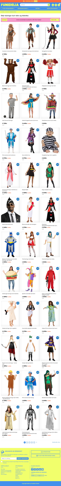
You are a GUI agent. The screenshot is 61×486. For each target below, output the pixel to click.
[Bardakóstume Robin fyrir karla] (50, 383)
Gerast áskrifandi (22, 458)
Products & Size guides (6, 470)
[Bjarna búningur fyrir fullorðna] (10, 71)
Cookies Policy (18, 474)
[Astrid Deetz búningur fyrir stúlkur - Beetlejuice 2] (50, 417)
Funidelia (2, 11)
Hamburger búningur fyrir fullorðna (10, 293)
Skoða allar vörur (56, 442)
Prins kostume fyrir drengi (28, 397)
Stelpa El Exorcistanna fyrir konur (49, 328)
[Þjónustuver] (56, 5)
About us (17, 478)
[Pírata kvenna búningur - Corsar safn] (10, 348)
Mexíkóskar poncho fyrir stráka (49, 120)
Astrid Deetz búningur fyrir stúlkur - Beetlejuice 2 (50, 433)
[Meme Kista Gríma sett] (10, 210)
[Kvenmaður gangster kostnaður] (30, 314)
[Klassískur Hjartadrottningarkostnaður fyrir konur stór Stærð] (50, 210)
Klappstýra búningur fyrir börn (49, 85)
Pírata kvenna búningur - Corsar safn (9, 363)
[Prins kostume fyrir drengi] (30, 383)
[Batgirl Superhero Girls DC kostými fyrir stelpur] (50, 348)
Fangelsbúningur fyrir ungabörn (49, 155)
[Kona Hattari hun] (30, 140)
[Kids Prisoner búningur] (10, 106)
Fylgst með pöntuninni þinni (46, 455)
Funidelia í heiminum (20, 469)
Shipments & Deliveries (6, 471)
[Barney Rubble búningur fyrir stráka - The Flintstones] (10, 383)
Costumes (7, 11)
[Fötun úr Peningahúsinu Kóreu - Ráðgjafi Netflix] (50, 279)
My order (3, 469)
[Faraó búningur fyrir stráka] (50, 244)
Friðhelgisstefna (19, 473)
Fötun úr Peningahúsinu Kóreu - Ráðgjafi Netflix (49, 294)
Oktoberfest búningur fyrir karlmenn (30, 51)
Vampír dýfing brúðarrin (27, 363)
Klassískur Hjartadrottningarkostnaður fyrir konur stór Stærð (49, 225)
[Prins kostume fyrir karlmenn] (10, 140)
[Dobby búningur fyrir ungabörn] (10, 314)
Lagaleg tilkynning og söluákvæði (20, 471)
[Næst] (37, 442)
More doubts (4, 474)
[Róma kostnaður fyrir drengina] (30, 210)
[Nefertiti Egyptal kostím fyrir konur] (30, 106)
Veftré (16, 475)
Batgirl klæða (25, 189)
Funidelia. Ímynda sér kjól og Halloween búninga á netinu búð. (10, 5)
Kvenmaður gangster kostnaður (29, 328)
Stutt (5, 19)
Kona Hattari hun (26, 155)
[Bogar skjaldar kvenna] (50, 175)
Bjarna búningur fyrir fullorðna (9, 85)
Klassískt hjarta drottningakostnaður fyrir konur (29, 86)
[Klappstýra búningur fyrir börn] (50, 71)
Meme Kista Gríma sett (7, 224)
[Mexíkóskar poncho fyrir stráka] (50, 106)
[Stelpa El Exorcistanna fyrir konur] (50, 314)
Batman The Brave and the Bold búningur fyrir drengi (9, 259)
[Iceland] (32, 469)
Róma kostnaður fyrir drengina (29, 224)
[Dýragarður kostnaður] (50, 36)
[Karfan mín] (59, 5)
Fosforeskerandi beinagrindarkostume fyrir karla (29, 433)
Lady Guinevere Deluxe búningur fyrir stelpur (9, 433)
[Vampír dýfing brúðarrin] (30, 348)
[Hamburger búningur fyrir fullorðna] (10, 279)
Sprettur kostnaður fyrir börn (28, 293)
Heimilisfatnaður (52, 8)
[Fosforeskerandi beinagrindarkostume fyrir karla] (30, 417)
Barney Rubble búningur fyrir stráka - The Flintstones (10, 398)
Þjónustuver (46, 451)
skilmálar (27, 461)
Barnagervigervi (23, 8)
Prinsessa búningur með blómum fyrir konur (9, 190)
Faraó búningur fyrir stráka (48, 259)
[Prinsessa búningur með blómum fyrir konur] (10, 175)
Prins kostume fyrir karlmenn (8, 155)
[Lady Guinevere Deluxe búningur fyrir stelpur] (10, 417)
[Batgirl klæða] (30, 175)
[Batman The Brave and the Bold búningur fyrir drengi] (10, 244)
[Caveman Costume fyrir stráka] (10, 36)
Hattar (37, 8)
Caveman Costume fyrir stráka (9, 51)
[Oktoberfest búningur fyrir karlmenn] (30, 36)
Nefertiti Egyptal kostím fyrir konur (30, 120)
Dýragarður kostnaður (47, 51)
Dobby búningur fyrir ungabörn (9, 328)
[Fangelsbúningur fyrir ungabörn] (50, 140)
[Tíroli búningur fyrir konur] (30, 244)
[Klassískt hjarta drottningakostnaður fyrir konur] (30, 71)
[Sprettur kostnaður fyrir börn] (30, 279)
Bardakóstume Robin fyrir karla (49, 397)
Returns (2, 473)
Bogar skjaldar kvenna (47, 189)
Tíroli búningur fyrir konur (28, 259)
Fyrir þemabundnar (7, 8)
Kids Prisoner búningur (7, 120)
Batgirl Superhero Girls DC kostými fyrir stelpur (50, 363)
